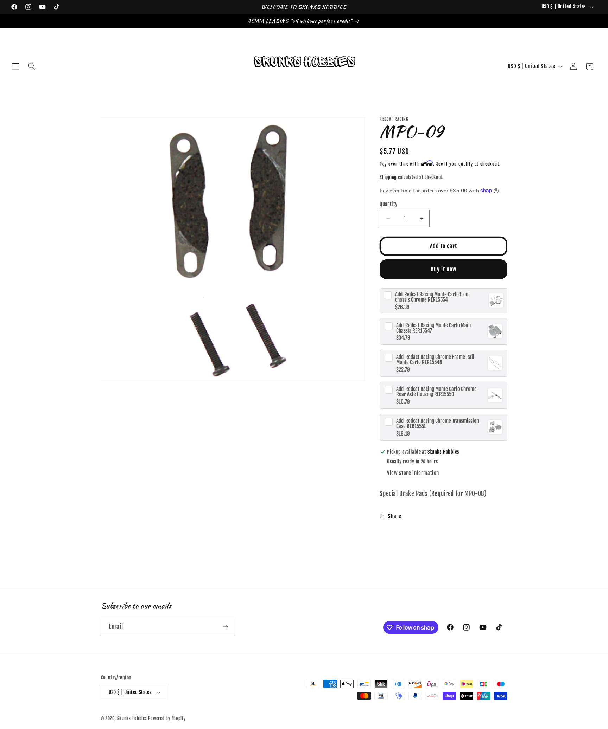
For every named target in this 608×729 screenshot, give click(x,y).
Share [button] (394, 515)
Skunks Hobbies (132, 718)
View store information (413, 472)
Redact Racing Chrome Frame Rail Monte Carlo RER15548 (435, 359)
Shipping (388, 177)
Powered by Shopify (166, 718)
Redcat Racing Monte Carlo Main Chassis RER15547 (433, 327)
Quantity (388, 204)
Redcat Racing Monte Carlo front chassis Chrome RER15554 (432, 296)
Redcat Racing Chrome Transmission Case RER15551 (437, 423)
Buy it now (444, 268)
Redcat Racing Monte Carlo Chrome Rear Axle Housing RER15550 (436, 391)
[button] (15, 66)
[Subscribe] (225, 626)
